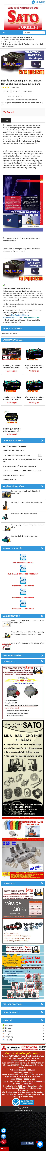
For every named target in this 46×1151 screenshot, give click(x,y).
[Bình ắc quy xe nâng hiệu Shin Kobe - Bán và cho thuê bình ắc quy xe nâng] (34, 354)
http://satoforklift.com (20, 315)
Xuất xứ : (11, 96)
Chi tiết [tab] (6, 120)
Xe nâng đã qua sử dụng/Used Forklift (20, 466)
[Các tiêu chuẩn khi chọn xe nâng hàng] (6, 543)
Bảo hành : (11, 99)
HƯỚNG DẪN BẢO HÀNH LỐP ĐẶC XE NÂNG (27, 643)
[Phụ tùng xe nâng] (23, 768)
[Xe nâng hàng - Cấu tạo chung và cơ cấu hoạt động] (6, 532)
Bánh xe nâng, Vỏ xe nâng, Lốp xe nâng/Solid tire (22, 461)
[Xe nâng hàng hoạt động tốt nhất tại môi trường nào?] (6, 498)
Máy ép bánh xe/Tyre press (14, 446)
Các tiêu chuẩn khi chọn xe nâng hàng (24, 536)
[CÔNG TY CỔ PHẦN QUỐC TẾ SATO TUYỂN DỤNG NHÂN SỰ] (6, 628)
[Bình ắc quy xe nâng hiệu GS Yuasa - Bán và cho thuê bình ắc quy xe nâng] (11, 417)
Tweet (17, 91)
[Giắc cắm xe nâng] (23, 972)
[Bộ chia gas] (23, 692)
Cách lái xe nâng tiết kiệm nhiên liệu (24, 513)
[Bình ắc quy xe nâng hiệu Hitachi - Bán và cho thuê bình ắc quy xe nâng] (11, 385)
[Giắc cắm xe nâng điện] (23, 848)
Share (6, 91)
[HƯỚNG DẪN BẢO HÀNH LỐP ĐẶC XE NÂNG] (6, 650)
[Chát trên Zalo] (3, 1136)
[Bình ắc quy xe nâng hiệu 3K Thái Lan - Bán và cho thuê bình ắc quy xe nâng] (23, 63)
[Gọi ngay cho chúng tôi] (3, 1141)
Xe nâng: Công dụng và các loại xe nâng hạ (26, 502)
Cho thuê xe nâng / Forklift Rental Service (22, 471)
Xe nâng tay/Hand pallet (14, 475)
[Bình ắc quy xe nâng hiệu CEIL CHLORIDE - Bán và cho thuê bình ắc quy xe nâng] (11, 354)
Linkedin (28, 91)
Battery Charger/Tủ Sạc (14, 451)
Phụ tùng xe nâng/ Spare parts (16, 455)
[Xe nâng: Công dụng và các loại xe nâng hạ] (6, 509)
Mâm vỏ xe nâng (10, 480)
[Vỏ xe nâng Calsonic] (23, 915)
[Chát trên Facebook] (3, 1130)
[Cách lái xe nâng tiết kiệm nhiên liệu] (6, 521)
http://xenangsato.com (12, 317)
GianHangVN (27, 1110)
